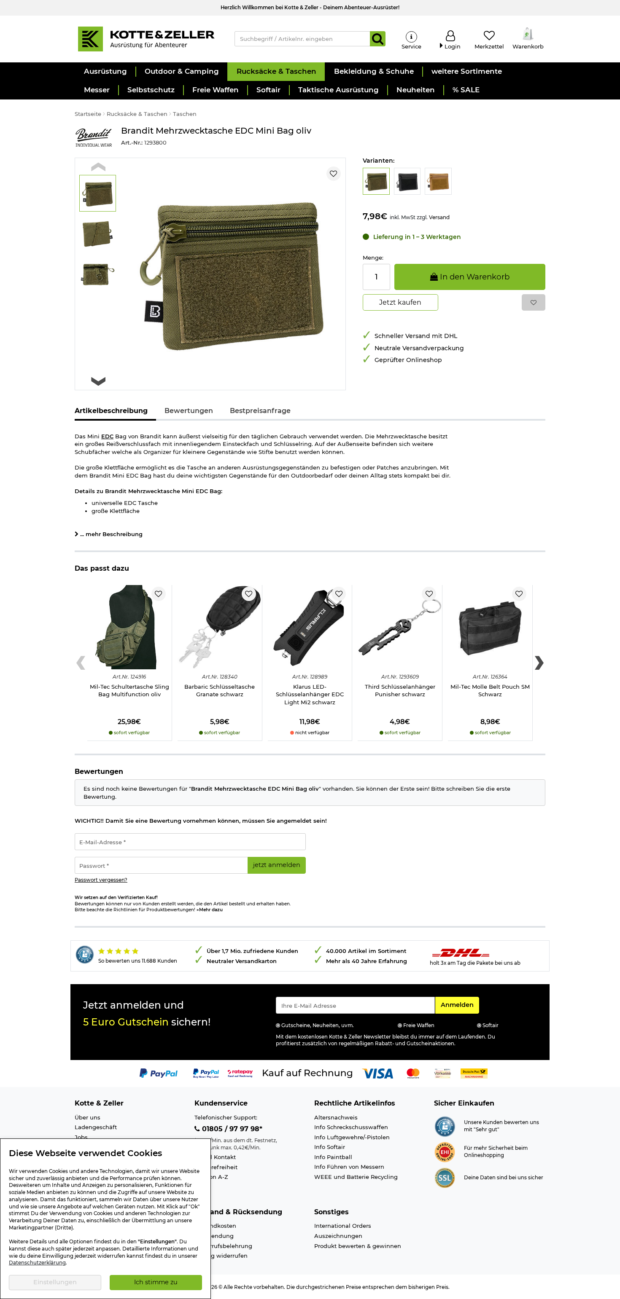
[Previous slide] (98, 167)
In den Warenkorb (473, 277)
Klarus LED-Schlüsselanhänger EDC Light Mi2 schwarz (310, 694)
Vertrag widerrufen (221, 1255)
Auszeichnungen (338, 1235)
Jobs (81, 1137)
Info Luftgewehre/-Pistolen (352, 1137)
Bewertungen (188, 411)
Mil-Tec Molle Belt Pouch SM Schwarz (490, 690)
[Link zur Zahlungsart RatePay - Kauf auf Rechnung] (240, 1073)
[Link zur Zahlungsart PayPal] (158, 1073)
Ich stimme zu (156, 1282)
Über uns (87, 1117)
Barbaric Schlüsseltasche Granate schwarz (219, 690)
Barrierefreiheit (215, 1167)
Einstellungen (55, 1282)
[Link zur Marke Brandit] (94, 137)
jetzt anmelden (276, 865)
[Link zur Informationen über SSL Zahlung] (445, 1177)
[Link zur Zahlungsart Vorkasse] (442, 1073)
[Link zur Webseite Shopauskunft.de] (445, 1125)
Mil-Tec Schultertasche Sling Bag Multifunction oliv (129, 690)
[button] (105, 71)
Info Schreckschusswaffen (351, 1127)
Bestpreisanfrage (260, 411)
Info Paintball (333, 1157)
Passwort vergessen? (101, 880)
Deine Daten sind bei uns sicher (503, 1178)
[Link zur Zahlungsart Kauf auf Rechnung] (307, 1073)
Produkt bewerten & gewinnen (357, 1246)
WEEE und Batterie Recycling (356, 1176)
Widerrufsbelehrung (223, 1246)
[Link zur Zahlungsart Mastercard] (413, 1073)
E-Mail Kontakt (215, 1157)
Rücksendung (214, 1235)
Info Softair (329, 1146)
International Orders (342, 1225)
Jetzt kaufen (400, 302)
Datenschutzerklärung (37, 1263)
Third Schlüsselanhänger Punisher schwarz (400, 690)
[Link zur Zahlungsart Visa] (377, 1073)
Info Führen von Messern (349, 1166)
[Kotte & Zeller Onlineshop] (145, 38)
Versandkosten (215, 1225)
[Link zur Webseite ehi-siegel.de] (445, 1151)
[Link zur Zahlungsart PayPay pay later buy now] (206, 1073)
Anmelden (459, 1005)
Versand (439, 217)
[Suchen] (377, 38)
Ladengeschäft (96, 1127)
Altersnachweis (336, 1117)
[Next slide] (98, 381)
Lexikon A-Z (211, 1176)
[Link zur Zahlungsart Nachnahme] (474, 1073)
